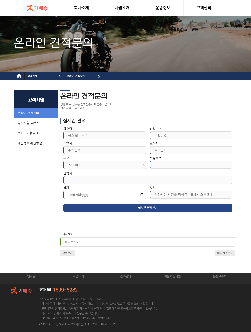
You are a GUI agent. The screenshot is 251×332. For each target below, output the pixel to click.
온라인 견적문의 (76, 76)
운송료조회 (219, 276)
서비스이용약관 (28, 133)
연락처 (67, 173)
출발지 (67, 143)
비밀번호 (155, 128)
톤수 (66, 158)
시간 (153, 188)
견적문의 (125, 276)
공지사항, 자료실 (29, 123)
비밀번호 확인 (225, 253)
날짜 (66, 188)
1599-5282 (65, 289)
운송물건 (155, 158)
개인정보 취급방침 (30, 143)
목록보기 (67, 253)
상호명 (67, 128)
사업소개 (78, 276)
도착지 (154, 143)
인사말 (31, 276)
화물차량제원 (172, 276)
